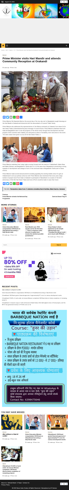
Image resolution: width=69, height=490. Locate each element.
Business (50, 432)
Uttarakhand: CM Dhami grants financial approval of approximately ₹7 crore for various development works (32, 295)
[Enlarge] (65, 312)
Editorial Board (12, 483)
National (4, 55)
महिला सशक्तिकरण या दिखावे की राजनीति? (11, 290)
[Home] (3, 46)
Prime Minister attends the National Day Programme (15, 196)
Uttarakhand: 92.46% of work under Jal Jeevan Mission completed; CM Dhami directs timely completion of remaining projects (12, 469)
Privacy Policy (5, 485)
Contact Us (26, 483)
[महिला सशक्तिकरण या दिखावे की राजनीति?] (11, 422)
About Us (4, 483)
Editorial (4, 432)
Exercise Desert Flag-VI (59, 195)
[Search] (66, 45)
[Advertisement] (34, 31)
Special (4, 463)
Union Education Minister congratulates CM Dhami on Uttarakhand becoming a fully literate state (29, 292)
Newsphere (44, 488)
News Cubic (14, 67)
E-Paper (19, 483)
